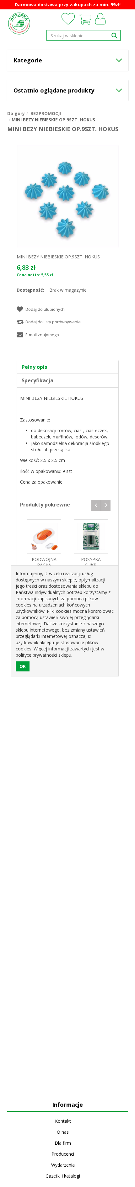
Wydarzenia (63, 1165)
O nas (63, 1132)
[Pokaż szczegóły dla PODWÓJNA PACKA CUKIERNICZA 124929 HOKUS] (44, 536)
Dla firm (63, 1143)
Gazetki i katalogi (63, 1176)
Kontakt (63, 1121)
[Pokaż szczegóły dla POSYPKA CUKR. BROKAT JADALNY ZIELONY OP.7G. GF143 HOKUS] (91, 536)
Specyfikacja (37, 380)
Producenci (62, 1154)
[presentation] (96, 505)
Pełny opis (34, 366)
